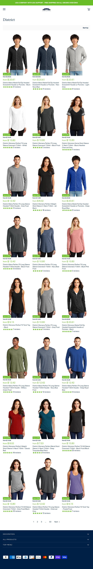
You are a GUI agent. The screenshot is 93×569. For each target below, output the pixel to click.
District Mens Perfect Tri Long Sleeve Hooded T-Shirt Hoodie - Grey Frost (16, 205)
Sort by (85, 28)
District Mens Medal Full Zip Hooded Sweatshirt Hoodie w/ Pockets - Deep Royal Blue (75, 206)
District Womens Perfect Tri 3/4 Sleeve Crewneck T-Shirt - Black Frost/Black (76, 447)
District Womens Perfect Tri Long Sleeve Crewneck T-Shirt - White (15, 144)
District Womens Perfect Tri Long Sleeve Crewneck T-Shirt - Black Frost (46, 144)
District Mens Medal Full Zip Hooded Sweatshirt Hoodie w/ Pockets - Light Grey (75, 85)
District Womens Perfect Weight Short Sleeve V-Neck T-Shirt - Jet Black (45, 206)
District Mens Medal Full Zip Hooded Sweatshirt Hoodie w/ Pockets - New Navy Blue (46, 85)
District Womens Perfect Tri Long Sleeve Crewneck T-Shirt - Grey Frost (46, 326)
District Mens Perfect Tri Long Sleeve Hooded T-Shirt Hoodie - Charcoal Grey (46, 509)
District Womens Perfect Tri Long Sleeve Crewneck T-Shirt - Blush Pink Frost (75, 266)
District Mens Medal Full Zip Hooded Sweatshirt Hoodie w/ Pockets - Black (16, 84)
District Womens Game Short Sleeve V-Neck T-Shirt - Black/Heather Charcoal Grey (75, 145)
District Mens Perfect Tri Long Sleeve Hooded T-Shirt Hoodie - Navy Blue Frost (46, 388)
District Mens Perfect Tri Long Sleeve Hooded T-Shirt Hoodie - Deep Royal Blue (75, 388)
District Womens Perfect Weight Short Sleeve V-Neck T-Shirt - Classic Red (16, 448)
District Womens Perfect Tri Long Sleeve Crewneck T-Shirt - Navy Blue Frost (46, 266)
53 (50, 522)
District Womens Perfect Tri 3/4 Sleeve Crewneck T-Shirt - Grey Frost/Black (17, 508)
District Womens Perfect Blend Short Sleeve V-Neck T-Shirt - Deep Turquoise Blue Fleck (46, 448)
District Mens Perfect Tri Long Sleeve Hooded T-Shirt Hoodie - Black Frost (16, 265)
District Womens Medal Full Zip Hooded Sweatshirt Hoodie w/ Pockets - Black (73, 327)
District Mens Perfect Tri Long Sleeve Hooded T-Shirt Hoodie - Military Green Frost (16, 388)
